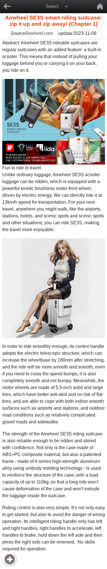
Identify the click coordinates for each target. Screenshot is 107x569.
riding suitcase (87, 433)
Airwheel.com (39, 33)
